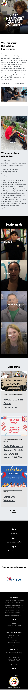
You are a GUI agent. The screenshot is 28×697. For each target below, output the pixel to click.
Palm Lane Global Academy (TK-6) (14, 612)
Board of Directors (14, 635)
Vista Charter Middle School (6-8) (14, 603)
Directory (14, 623)
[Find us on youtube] (16, 664)
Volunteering (14, 628)
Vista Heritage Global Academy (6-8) (14, 607)
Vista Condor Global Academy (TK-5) (14, 605)
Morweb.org (17, 687)
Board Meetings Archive (14, 638)
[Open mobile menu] (25, 3)
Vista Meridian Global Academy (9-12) (14, 610)
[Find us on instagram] (11, 664)
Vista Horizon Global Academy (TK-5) (14, 600)
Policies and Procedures (14, 642)
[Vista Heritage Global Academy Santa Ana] (4, 3)
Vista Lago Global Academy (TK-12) (14, 615)
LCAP (14, 645)
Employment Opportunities (14, 625)
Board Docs (14, 640)
